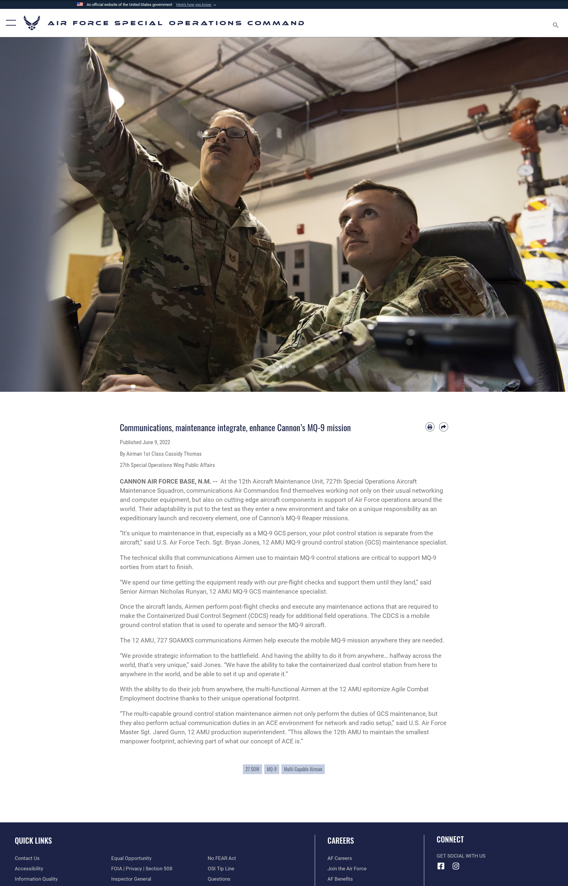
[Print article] (430, 426)
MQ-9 (272, 769)
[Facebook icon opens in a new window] (441, 865)
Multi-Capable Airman (303, 769)
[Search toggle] (556, 23)
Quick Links (33, 840)
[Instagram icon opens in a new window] (455, 865)
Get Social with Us (461, 856)
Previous (28, 214)
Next (539, 214)
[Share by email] (443, 426)
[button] (196, 5)
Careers (340, 840)
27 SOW (252, 769)
